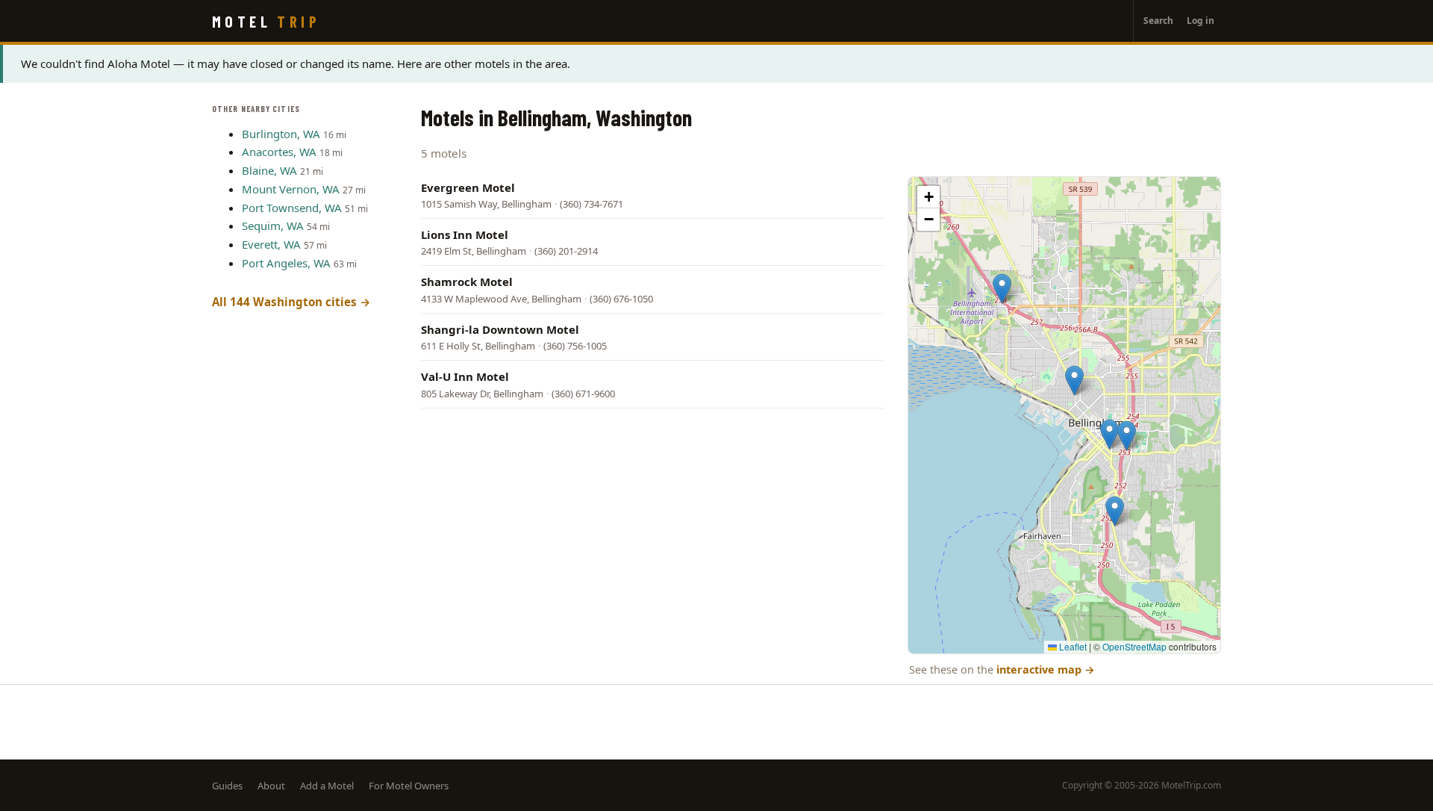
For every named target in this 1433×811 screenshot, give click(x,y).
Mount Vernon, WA (291, 188)
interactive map (1045, 669)
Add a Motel (327, 785)
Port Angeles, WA (286, 262)
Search (1158, 20)
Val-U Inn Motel (465, 376)
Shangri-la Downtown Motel (500, 329)
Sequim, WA (273, 225)
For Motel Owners (409, 785)
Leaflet (1072, 646)
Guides (227, 785)
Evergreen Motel (468, 187)
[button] (1114, 511)
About (271, 785)
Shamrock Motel (467, 281)
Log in (1200, 20)
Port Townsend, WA (292, 207)
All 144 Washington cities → (291, 301)
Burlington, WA (281, 133)
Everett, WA (271, 244)
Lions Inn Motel (464, 234)
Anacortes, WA (279, 151)
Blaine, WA (269, 170)
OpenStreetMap (1134, 646)
